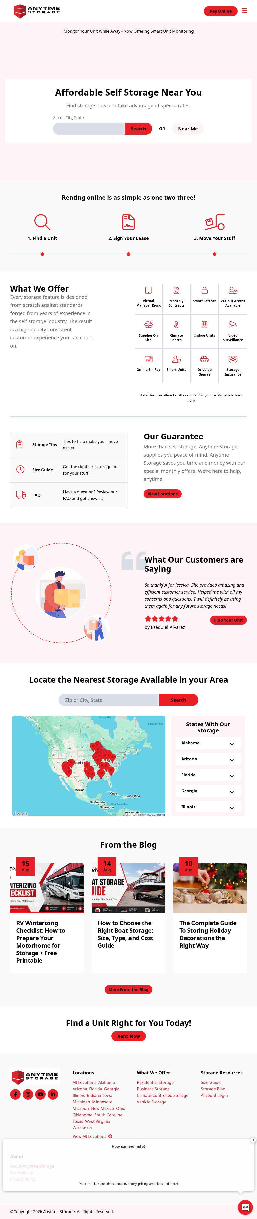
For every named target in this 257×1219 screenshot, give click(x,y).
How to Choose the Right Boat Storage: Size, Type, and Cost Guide (125, 934)
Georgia (189, 791)
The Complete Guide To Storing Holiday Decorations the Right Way (208, 934)
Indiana (94, 1095)
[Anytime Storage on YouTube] (40, 1094)
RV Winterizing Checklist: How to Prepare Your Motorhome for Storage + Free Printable (40, 941)
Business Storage (153, 1089)
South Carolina (108, 1115)
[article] (47, 918)
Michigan (81, 1102)
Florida (188, 775)
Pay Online (221, 11)
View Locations (163, 494)
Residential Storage (155, 1082)
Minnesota (102, 1102)
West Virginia (97, 1121)
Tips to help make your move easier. (90, 445)
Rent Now (128, 1036)
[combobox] (88, 129)
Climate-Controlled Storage (162, 1095)
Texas (78, 1121)
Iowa (107, 1095)
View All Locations (92, 1136)
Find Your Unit (228, 620)
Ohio (120, 1108)
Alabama (190, 743)
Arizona (189, 759)
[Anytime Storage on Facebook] (15, 1094)
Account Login (214, 1095)
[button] (88, 766)
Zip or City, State (68, 118)
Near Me (188, 129)
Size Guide (211, 1082)
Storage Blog (213, 1089)
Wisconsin (82, 1128)
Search (138, 129)
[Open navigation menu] (244, 11)
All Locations (84, 1082)
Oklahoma (82, 1115)
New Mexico (102, 1108)
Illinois (188, 807)
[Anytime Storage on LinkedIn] (53, 1094)
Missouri (81, 1108)
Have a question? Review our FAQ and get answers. (90, 495)
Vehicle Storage (151, 1102)
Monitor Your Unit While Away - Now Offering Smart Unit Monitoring (128, 31)
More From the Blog (128, 989)
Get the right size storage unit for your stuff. (91, 470)
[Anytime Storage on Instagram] (28, 1094)
